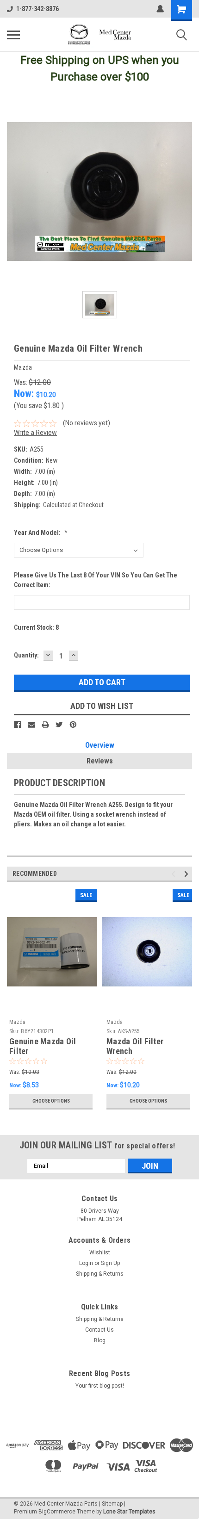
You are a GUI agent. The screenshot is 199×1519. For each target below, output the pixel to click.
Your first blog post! (99, 1386)
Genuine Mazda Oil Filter (42, 1046)
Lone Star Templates (129, 1511)
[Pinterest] (73, 724)
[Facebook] (17, 724)
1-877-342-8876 (37, 8)
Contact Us (99, 1330)
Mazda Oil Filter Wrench (134, 1046)
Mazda (17, 1022)
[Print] (45, 724)
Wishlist (99, 1252)
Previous (174, 873)
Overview (99, 745)
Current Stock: (36, 627)
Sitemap (112, 1503)
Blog (100, 1340)
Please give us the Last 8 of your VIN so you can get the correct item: (95, 580)
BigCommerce (56, 1511)
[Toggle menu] (13, 34)
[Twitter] (59, 724)
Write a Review (35, 432)
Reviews (100, 760)
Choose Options (51, 1101)
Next (187, 873)
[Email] (31, 724)
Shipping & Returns (100, 1274)
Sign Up (110, 1263)
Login (86, 1263)
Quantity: (26, 655)
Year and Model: (41, 532)
